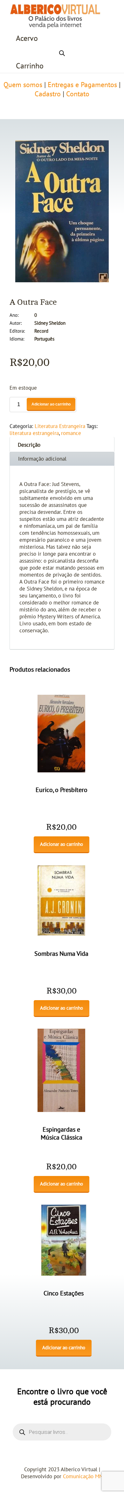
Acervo (27, 38)
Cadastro (48, 94)
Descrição (29, 445)
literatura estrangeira (34, 433)
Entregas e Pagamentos (82, 85)
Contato (77, 94)
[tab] (62, 444)
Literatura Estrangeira (60, 426)
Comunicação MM (83, 1476)
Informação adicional (42, 459)
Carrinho (30, 66)
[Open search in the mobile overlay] (62, 52)
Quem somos (22, 85)
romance (71, 433)
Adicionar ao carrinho (51, 404)
